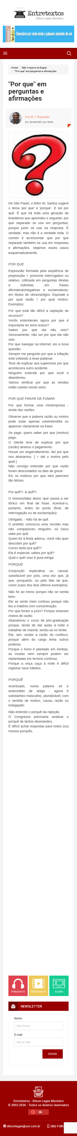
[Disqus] (38, 817)
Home (14, 67)
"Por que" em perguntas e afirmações (35, 71)
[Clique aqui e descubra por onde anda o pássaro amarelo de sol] (38, 34)
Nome (18, 1018)
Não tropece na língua (34, 67)
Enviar (52, 1053)
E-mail (18, 1034)
